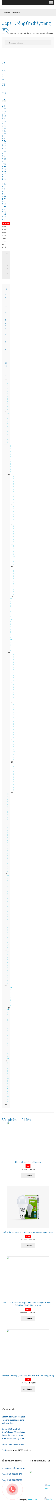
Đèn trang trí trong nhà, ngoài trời (8, 911)
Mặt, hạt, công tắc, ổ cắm (8, 1034)
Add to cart (7, 265)
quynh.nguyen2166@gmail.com (19, 1450)
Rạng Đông (14, 555)
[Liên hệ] (12, 1489)
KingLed (13, 514)
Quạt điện (11, 996)
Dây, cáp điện (7, 396)
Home (7, 12)
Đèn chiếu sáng (8, 427)
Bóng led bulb (10, 459)
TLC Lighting (13, 581)
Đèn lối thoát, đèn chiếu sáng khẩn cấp (8, 832)
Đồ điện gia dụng (8, 967)
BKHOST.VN (32, 1499)
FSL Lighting (13, 489)
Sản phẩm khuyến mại (8, 1082)
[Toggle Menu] (51, 2)
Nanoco (13, 710)
